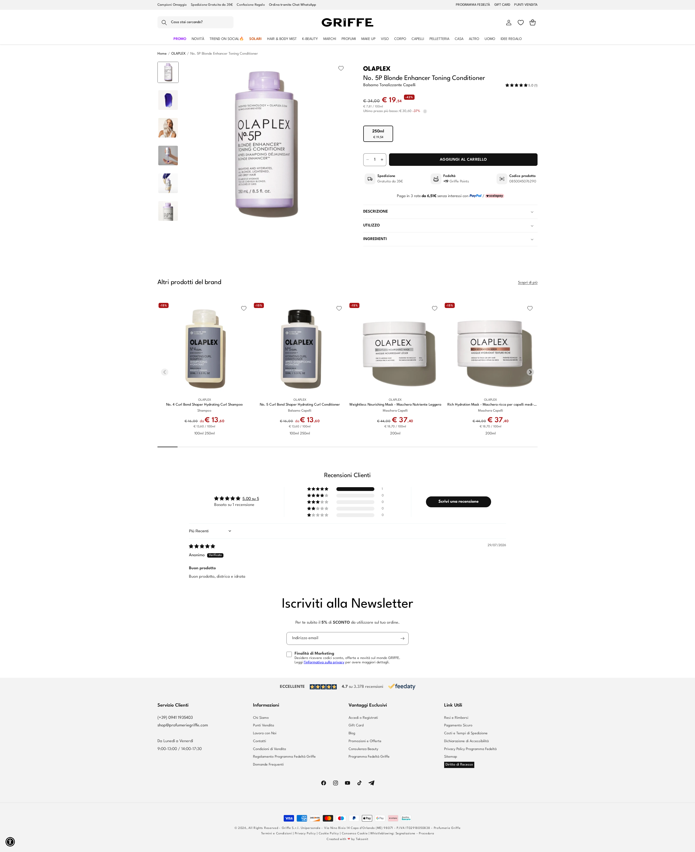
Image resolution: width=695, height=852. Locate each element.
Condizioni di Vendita (269, 749)
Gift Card (356, 725)
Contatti (259, 741)
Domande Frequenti (268, 764)
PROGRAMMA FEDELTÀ (473, 5)
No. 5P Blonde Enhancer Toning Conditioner (224, 53)
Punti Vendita (263, 725)
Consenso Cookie (355, 833)
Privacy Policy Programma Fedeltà (470, 749)
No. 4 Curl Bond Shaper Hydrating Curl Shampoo (204, 404)
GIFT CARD (502, 5)
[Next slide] (168, 219)
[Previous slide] (168, 70)
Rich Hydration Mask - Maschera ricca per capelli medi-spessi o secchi (490, 405)
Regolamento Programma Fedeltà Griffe (284, 756)
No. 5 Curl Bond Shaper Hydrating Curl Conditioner (300, 404)
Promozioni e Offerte (365, 741)
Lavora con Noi (264, 733)
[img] (202, 547)
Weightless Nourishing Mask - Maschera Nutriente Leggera (395, 404)
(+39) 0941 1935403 (175, 718)
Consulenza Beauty (363, 749)
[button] (195, 23)
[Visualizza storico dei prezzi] (425, 111)
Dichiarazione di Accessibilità (466, 741)
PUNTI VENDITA (526, 5)
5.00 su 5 (250, 499)
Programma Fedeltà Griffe (369, 756)
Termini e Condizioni (276, 833)
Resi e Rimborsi (456, 718)
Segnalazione (405, 833)
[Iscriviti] (402, 638)
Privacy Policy (305, 833)
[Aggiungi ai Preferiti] (341, 68)
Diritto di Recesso (459, 764)
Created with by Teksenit (347, 839)
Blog (352, 733)
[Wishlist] (521, 23)
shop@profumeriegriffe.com (182, 725)
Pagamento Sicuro (458, 725)
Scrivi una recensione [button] (458, 502)
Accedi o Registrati (363, 718)
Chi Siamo (261, 718)
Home (162, 53)
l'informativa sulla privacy (324, 662)
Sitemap (450, 756)
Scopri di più (528, 282)
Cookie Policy (329, 833)
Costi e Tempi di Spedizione (466, 733)
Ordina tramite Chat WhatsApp (292, 5)
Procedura (426, 833)
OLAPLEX (178, 53)
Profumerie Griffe (447, 828)
